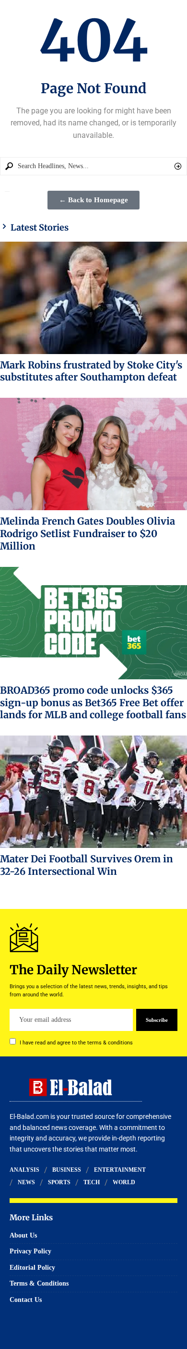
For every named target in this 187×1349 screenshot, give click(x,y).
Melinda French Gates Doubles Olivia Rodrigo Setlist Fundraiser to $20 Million (87, 533)
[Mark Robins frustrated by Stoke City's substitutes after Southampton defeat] (93, 298)
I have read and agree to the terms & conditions (76, 1043)
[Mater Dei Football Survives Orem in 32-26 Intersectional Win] (93, 792)
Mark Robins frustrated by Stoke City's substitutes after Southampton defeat (91, 371)
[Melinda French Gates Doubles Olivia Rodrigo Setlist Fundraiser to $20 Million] (93, 454)
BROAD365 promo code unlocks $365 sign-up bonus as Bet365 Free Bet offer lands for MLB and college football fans (93, 702)
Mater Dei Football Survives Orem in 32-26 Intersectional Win (86, 865)
